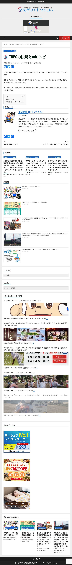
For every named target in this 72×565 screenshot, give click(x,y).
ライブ (67, 38)
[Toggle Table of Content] (22, 96)
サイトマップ (35, 559)
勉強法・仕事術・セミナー (28, 528)
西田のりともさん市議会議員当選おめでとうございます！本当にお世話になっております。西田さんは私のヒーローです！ (44, 539)
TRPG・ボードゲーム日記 (10, 51)
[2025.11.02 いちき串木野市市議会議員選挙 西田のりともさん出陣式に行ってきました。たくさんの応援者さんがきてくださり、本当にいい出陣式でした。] (61, 525)
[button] (4, 38)
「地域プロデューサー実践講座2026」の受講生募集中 (34, 202)
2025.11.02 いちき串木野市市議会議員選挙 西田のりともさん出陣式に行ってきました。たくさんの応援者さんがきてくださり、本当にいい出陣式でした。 (45, 234)
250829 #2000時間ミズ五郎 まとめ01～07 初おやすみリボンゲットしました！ (40, 249)
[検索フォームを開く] (57, 38)
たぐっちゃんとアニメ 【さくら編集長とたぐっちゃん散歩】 (23, 300)
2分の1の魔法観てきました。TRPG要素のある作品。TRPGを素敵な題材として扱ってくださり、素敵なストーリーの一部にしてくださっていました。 (14, 166)
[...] (47, 318)
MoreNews (43, 563)
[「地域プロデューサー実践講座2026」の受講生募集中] (27, 525)
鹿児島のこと (42, 528)
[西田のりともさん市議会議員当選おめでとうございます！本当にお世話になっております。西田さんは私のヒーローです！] (44, 525)
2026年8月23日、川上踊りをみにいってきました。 (20, 373)
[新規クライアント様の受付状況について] (11, 525)
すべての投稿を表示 (27, 131)
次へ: (55, 142)
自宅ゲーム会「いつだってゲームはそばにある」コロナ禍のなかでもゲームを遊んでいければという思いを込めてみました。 (36, 165)
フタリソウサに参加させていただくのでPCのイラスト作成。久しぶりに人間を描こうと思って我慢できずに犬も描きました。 (58, 165)
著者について (10, 99)
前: (11, 142)
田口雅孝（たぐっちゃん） (12, 63)
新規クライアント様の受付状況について (31, 186)
